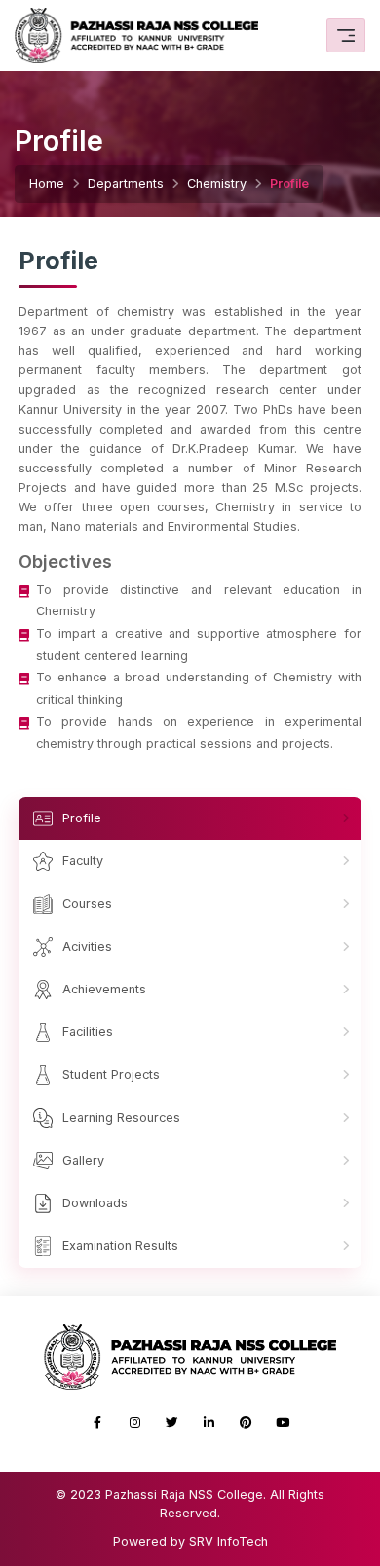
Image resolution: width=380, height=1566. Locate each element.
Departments (126, 183)
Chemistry (217, 183)
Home (46, 183)
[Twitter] (171, 1423)
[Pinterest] (245, 1423)
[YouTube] (282, 1423)
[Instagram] (134, 1423)
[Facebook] (97, 1423)
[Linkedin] (208, 1423)
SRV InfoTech (228, 1541)
